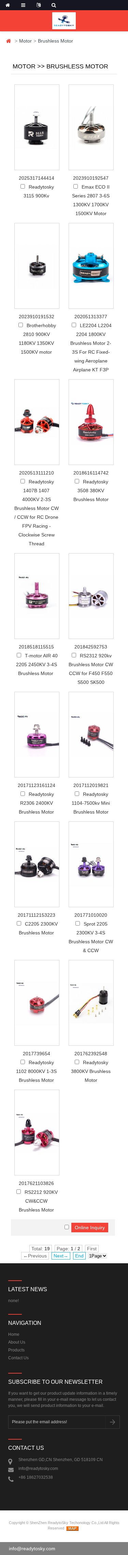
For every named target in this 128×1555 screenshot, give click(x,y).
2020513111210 (36, 473)
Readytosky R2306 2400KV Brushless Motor (36, 803)
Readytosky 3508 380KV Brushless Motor (91, 490)
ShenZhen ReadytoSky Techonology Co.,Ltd (66, 1523)
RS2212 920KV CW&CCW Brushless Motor (38, 1201)
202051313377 (90, 316)
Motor (25, 41)
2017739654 (36, 1053)
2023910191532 (36, 316)
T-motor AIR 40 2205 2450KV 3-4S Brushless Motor (37, 664)
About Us (16, 1342)
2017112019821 (91, 785)
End (79, 1256)
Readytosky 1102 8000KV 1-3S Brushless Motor (36, 1071)
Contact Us (18, 1358)
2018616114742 (91, 473)
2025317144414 (36, 178)
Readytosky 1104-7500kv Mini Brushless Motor (91, 803)
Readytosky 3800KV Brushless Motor (91, 1071)
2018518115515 (36, 647)
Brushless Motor (55, 41)
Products (16, 1350)
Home (8, 41)
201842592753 (90, 647)
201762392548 (90, 1053)
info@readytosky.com (38, 1468)
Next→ (61, 1256)
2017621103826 (36, 1183)
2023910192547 (91, 178)
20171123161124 (36, 785)
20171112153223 (36, 915)
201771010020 (90, 915)
